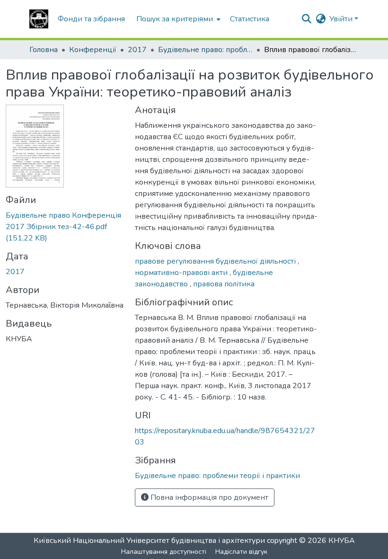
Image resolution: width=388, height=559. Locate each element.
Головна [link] (43, 49)
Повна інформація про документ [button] (208, 497)
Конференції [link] (92, 49)
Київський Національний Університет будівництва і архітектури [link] (149, 540)
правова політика (224, 284)
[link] (64, 227)
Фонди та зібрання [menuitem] (91, 19)
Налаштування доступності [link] (163, 551)
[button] (38, 18)
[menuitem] (177, 19)
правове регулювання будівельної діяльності (216, 261)
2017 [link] (137, 49)
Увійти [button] (341, 19)
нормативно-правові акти (182, 272)
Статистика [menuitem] (249, 19)
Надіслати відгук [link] (241, 551)
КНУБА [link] (341, 540)
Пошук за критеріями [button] (174, 19)
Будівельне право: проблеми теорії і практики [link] (205, 49)
